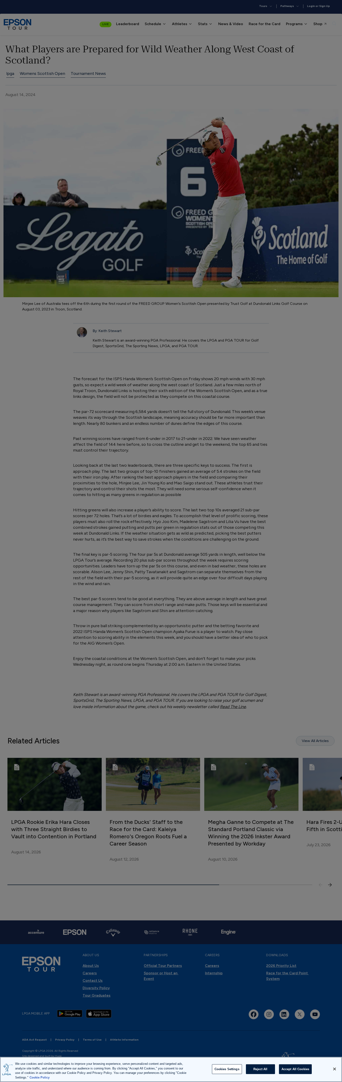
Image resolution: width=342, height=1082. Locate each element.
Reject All (260, 1069)
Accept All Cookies (295, 1069)
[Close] (334, 1069)
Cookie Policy (40, 1077)
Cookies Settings (227, 1069)
